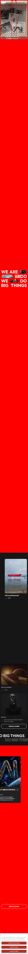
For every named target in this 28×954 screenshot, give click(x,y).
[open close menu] (26, 2)
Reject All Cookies (14, 947)
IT (22, 2)
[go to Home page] (3, 3)
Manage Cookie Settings (14, 943)
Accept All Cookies (14, 951)
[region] (14, 943)
